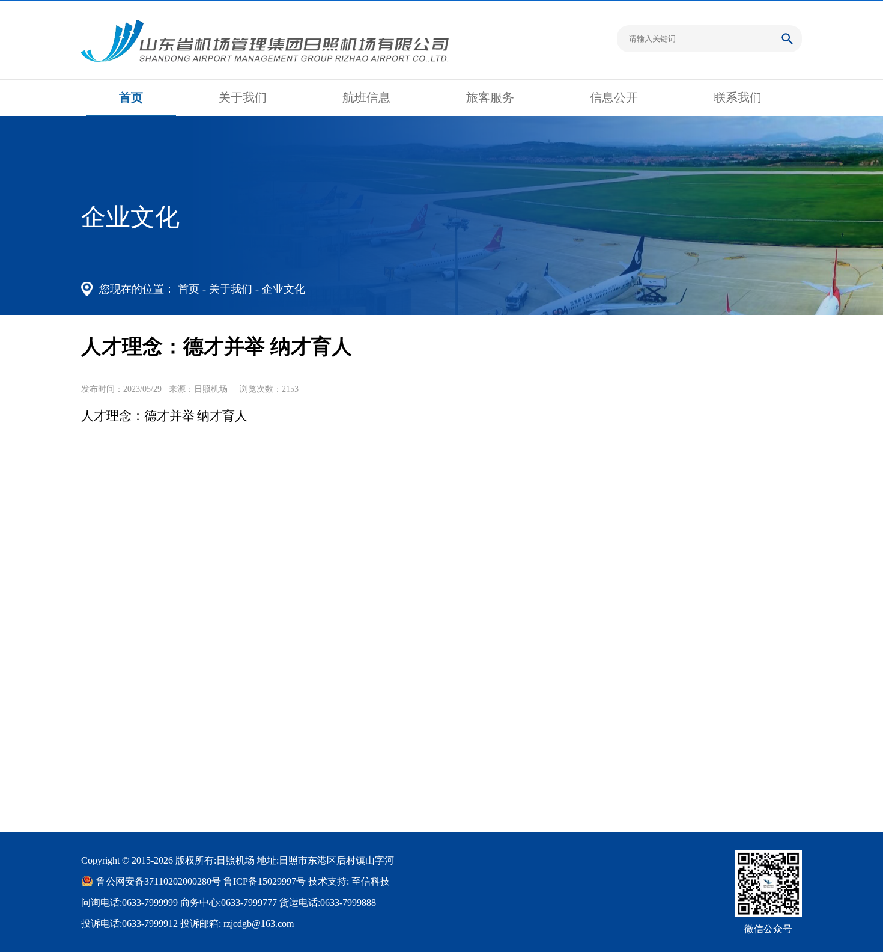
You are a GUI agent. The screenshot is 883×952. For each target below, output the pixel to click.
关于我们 (243, 97)
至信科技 (370, 881)
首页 (131, 97)
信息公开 (614, 97)
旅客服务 (490, 97)
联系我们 (738, 97)
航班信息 (366, 97)
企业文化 (283, 289)
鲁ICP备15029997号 (264, 881)
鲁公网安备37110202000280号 (158, 881)
